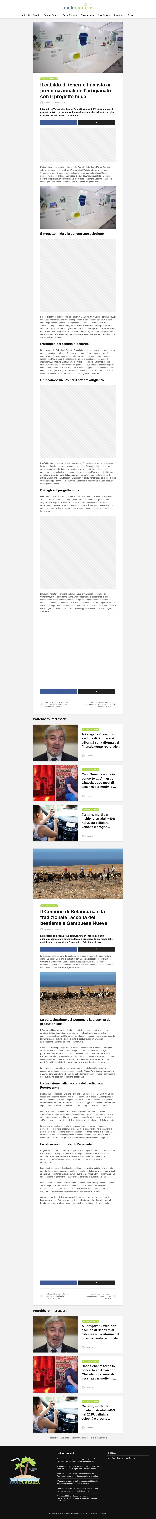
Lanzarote (119, 15)
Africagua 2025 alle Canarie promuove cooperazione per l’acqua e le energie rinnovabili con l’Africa (77, 1498)
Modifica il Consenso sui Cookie (121, 1458)
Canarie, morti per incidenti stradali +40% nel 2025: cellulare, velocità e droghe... (98, 821)
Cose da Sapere (51, 15)
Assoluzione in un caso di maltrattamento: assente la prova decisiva (78, 1438)
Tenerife (131, 15)
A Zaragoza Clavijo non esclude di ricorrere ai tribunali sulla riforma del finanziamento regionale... (101, 740)
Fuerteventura (87, 15)
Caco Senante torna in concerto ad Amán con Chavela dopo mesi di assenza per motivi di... (99, 781)
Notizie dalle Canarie (30, 15)
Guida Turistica (70, 15)
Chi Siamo (112, 1453)
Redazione (47, 102)
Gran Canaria (104, 15)
